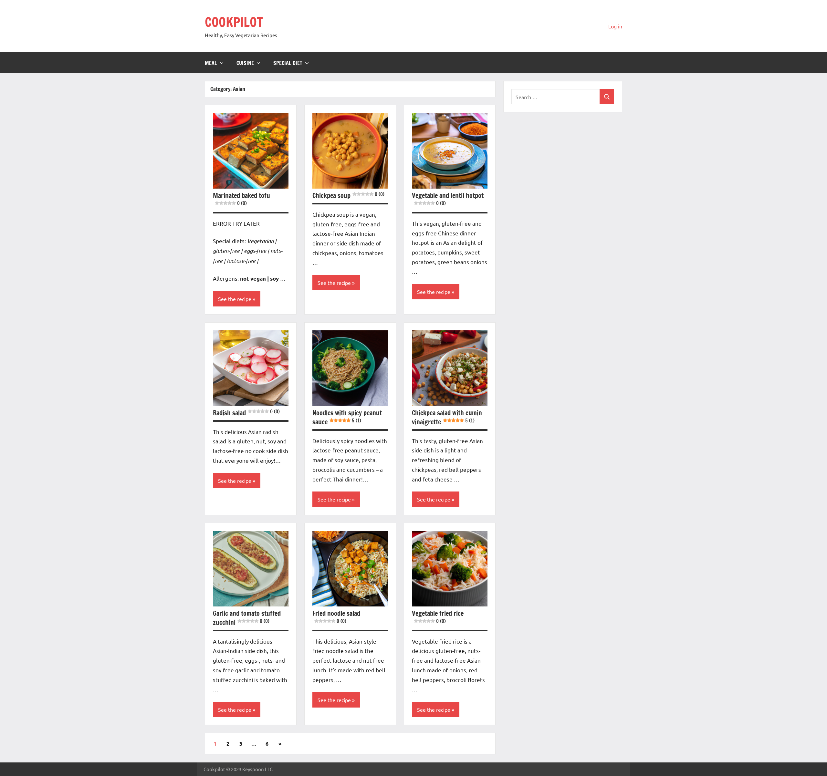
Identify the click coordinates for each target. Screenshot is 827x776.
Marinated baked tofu (241, 199)
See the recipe (234, 298)
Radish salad (246, 413)
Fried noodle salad (336, 617)
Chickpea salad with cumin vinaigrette (447, 417)
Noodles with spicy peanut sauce (347, 417)
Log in (615, 26)
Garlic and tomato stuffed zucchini (247, 618)
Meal (211, 63)
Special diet (287, 63)
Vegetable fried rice (438, 617)
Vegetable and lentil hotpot (448, 199)
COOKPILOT (234, 22)
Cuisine (245, 63)
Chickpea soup (348, 195)
